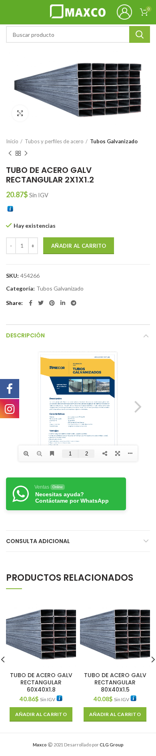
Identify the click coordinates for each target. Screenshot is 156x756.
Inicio (12, 141)
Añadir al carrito (78, 246)
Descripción (25, 335)
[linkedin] (63, 303)
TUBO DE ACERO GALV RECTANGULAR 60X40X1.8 (41, 683)
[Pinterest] (52, 303)
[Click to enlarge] (20, 113)
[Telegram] (73, 303)
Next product (26, 153)
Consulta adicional (38, 541)
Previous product (10, 153)
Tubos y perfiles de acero (54, 141)
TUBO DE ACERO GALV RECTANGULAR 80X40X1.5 (115, 683)
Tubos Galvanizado (114, 141)
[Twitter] (40, 303)
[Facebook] (30, 303)
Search (139, 34)
